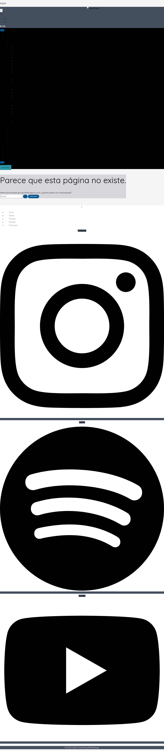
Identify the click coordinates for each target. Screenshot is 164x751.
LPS (15, 112)
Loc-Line (16, 51)
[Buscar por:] (14, 196)
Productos (8, 38)
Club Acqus (13, 225)
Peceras (12, 137)
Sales (11, 134)
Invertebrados (15, 131)
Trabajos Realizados (13, 153)
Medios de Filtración (21, 60)
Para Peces (18, 83)
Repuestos (17, 67)
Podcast (7, 150)
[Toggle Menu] (2, 30)
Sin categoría (14, 144)
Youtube (7, 147)
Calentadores (19, 47)
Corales (12, 102)
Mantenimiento (19, 54)
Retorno (16, 96)
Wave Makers (19, 99)
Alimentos (13, 76)
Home (11, 212)
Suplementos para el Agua (24, 73)
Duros (15, 108)
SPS (15, 115)
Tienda (7, 35)
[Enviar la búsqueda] (25, 196)
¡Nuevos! (12, 41)
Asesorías (13, 125)
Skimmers (17, 70)
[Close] (2, 162)
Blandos (16, 105)
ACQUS (3, 3)
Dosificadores (19, 89)
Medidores (17, 57)
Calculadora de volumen (14, 157)
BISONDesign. (93, 747)
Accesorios (13, 44)
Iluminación (13, 128)
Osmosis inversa (15, 118)
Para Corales (18, 80)
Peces (11, 141)
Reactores (17, 63)
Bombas (12, 86)
